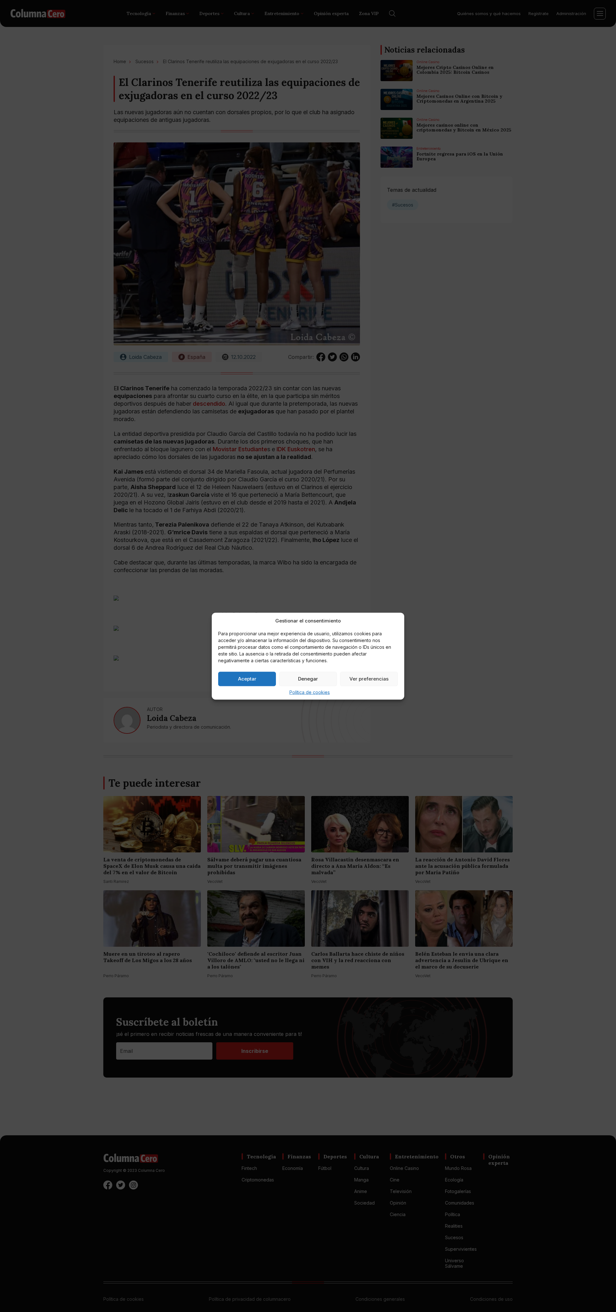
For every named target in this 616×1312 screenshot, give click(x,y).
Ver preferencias (369, 679)
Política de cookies (309, 692)
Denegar (308, 679)
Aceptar (247, 679)
